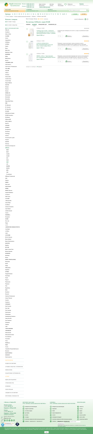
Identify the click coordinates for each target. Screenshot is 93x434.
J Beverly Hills (8, 200)
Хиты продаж (9, 389)
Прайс (53, 410)
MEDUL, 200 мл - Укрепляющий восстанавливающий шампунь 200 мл (46, 56)
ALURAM (7, 36)
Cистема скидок (28, 410)
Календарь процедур (56, 417)
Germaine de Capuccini (10, 145)
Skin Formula (8, 306)
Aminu (6, 38)
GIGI (6, 178)
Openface (7, 269)
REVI (6, 290)
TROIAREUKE (8, 330)
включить (46, 18)
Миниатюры (8, 369)
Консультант (41, 5)
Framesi (7, 139)
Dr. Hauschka (8, 109)
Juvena (6, 212)
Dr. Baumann (8, 105)
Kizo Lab (7, 220)
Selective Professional (10, 296)
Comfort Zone (8, 78)
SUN (7, 172)
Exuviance (7, 131)
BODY (7, 149)
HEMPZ (6, 182)
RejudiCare (7, 287)
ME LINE (7, 247)
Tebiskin (7, 324)
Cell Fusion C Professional (11, 66)
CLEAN (7, 153)
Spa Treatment (8, 320)
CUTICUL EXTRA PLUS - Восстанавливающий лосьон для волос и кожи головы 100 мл (45, 45)
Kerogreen (7, 216)
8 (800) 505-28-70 (30, 3)
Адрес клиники (42, 4)
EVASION (7, 125)
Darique (7, 86)
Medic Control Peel (9, 249)
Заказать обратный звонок (44, 7)
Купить (69, 36)
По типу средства (12, 25)
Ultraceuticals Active (9, 334)
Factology (7, 133)
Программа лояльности (12, 395)
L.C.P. (6, 225)
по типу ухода (11, 21)
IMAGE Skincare (8, 190)
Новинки (28, 24)
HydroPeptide (8, 186)
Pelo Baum (7, 275)
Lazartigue (7, 229)
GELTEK (7, 141)
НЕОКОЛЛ (7, 354)
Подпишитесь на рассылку (64, 421)
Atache (6, 46)
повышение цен (42, 24)
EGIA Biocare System (9, 113)
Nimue (6, 257)
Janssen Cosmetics (9, 206)
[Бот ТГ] (2, 424)
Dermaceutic (8, 95)
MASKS (8, 168)
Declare (6, 90)
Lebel (6, 233)
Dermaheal (7, 97)
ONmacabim (7, 267)
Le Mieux (7, 231)
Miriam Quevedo (8, 251)
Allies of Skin (8, 34)
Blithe (6, 56)
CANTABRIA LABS (9, 62)
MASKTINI (7, 243)
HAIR (7, 162)
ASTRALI (7, 44)
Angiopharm (8, 40)
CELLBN (7, 70)
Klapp (6, 222)
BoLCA (6, 60)
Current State (8, 80)
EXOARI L (7, 127)
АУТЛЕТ (84, 14)
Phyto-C (7, 279)
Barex (6, 48)
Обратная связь (7, 418)
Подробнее (85, 36)
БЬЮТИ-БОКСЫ (8, 352)
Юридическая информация (31, 406)
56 (40, 66)
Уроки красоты (8, 357)
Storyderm (7, 322)
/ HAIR (42, 28)
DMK (6, 103)
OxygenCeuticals (8, 273)
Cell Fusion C (8, 64)
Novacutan (7, 261)
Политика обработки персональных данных (35, 419)
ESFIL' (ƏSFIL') (8, 121)
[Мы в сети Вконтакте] (5, 420)
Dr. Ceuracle (7, 107)
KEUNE (6, 218)
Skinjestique (8, 314)
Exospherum (8, 129)
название (34, 24)
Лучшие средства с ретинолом (14, 366)
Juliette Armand (8, 210)
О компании (9, 174)
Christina (7, 74)
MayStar (7, 245)
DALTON (7, 84)
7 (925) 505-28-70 (30, 5)
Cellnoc (7, 72)
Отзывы (27, 417)
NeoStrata (7, 255)
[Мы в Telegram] (9, 420)
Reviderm (7, 292)
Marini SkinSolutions (9, 241)
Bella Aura (7, 50)
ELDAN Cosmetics (9, 115)
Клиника (32, 10)
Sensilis (7, 300)
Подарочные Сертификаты (12, 373)
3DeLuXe (7, 30)
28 (39, 66)
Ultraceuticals (8, 332)
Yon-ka (6, 346)
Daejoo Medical (8, 82)
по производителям (13, 28)
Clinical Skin (8, 76)
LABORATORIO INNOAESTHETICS (12, 227)
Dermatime (7, 99)
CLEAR (7, 155)
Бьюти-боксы (9, 360)
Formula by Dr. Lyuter (10, 137)
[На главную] (13, 4)
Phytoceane (7, 281)
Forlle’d (7, 135)
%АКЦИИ (75, 14)
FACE (7, 160)
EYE (7, 158)
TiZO (6, 326)
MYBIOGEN (7, 253)
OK (46, 432)
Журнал (52, 10)
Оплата (51, 5)
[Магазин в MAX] (2, 421)
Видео (81, 410)
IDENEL (7, 188)
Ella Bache (7, 117)
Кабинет (60, 4)
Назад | (7, 16)
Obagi (6, 265)
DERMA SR (7, 92)
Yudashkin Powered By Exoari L (12, 348)
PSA (6, 285)
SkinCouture (8, 312)
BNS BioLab (7, 58)
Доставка (52, 4)
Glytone (7, 180)
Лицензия (54, 408)
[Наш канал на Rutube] (12, 420)
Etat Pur (7, 123)
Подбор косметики (10, 363)
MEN (7, 170)
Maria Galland (8, 239)
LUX (7, 164)
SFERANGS (7, 304)
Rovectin (7, 294)
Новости (81, 406)
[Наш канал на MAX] (14, 420)
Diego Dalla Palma (9, 101)
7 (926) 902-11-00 (30, 7)
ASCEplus (7, 42)
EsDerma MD (8, 119)
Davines (7, 88)
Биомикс (7, 350)
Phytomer (7, 283)
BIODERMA (7, 54)
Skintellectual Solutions (10, 316)
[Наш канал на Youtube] (7, 420)
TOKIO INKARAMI (9, 328)
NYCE (6, 263)
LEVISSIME (7, 235)
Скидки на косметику (11, 392)
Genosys (7, 143)
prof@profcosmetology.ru (9, 414)
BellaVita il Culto (8, 52)
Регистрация (60, 5)
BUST (7, 151)
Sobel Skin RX (8, 318)
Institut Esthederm (9, 192)
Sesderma (7, 302)
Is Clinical (7, 194)
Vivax (6, 340)
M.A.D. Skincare (8, 237)
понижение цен (52, 24)
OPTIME (7, 271)
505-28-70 (8, 406)
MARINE (8, 166)
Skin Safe (7, 308)
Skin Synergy (8, 310)
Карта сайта (82, 417)
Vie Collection (8, 336)
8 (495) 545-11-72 (30, 6)
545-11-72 (8, 411)
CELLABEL (7, 68)
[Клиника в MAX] (2, 417)
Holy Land (7, 184)
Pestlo (6, 277)
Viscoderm (7, 338)
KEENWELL (7, 214)
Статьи (81, 408)
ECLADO (7, 111)
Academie (7, 32)
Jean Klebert (8, 208)
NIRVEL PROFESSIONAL (10, 259)
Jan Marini (7, 204)
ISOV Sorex (7, 196)
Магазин (11, 10)
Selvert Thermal (8, 298)
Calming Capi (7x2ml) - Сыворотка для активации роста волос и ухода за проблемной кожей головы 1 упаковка (46, 32)
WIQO (6, 344)
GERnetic (39, 28)
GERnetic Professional (10, 176)
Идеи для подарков (10, 379)
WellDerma (7, 342)
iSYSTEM (7, 198)
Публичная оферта (84, 419)
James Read (7, 202)
